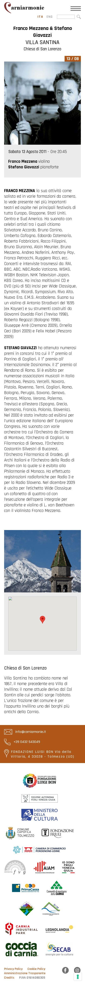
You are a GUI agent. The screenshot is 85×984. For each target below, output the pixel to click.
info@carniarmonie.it (30, 731)
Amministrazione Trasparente (24, 973)
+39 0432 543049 (26, 741)
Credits (9, 977)
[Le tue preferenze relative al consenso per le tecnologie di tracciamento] (78, 977)
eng (50, 17)
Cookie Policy (36, 969)
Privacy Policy (13, 969)
